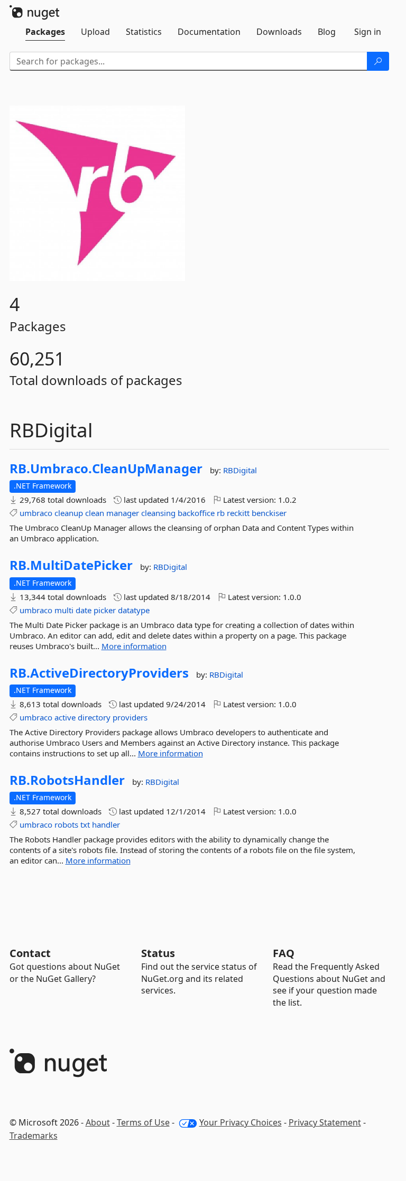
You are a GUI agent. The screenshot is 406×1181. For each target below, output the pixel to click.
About (98, 1122)
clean (94, 513)
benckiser (269, 513)
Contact (30, 953)
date (83, 610)
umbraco (36, 513)
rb (221, 513)
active (65, 717)
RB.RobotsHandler (67, 780)
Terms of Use (143, 1122)
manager (122, 513)
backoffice (196, 513)
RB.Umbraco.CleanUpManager (106, 468)
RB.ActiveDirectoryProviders (99, 673)
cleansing (158, 513)
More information (134, 646)
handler (106, 824)
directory (94, 717)
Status (158, 953)
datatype (134, 610)
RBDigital (240, 470)
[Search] (378, 61)
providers (130, 717)
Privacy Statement (325, 1122)
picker (105, 610)
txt (85, 824)
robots (66, 824)
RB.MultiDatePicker (71, 565)
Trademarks (34, 1135)
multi (63, 610)
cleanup (68, 513)
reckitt (238, 513)
